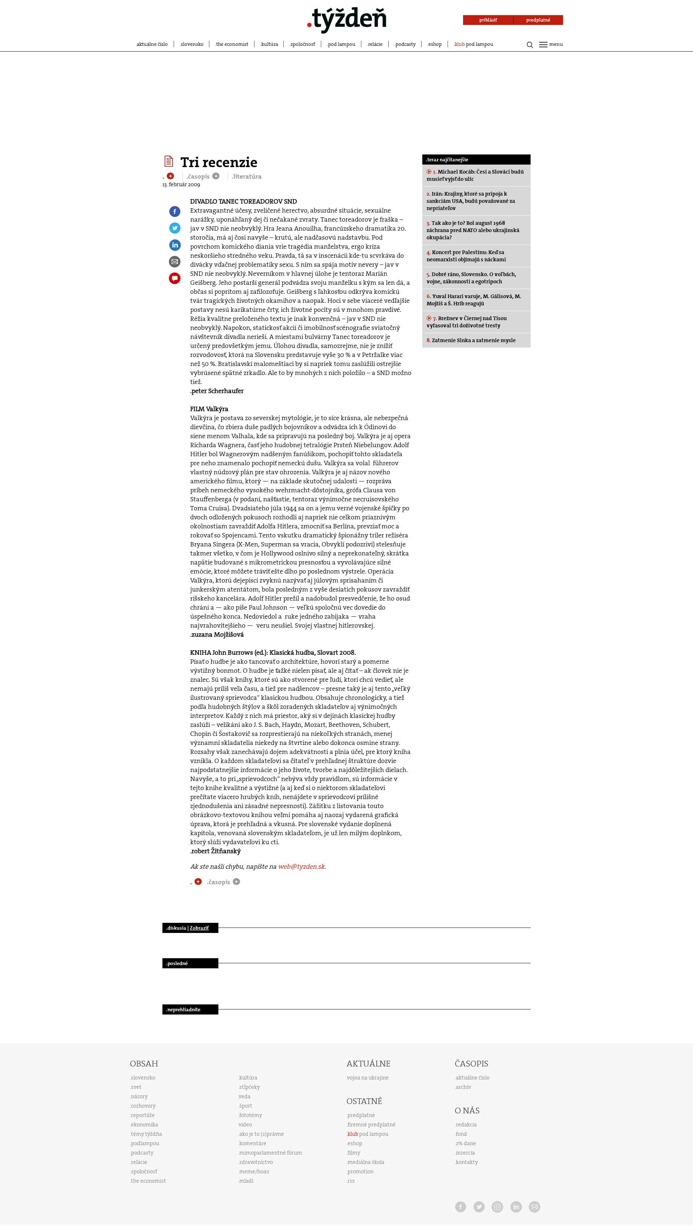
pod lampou (342, 44)
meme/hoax (254, 1171)
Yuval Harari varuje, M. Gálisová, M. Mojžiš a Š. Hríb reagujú (474, 300)
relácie (375, 44)
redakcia (466, 1124)
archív (463, 1087)
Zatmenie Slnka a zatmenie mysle (471, 340)
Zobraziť (199, 928)
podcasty (406, 44)
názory (139, 1096)
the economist (232, 44)
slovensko (192, 44)
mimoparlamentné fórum (270, 1152)
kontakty (467, 1162)
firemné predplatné (372, 1124)
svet (136, 1087)
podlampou (145, 1143)
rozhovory (143, 1105)
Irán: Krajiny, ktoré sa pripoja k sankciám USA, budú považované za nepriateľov (471, 201)
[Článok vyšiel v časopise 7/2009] (169, 161)
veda (244, 1096)
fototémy (250, 1115)
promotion (361, 1171)
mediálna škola (366, 1162)
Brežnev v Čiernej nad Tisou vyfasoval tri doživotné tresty (467, 322)
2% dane (466, 1143)
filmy (354, 1152)
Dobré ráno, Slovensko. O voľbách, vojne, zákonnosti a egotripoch (471, 278)
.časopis (198, 176)
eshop (435, 44)
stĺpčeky (249, 1087)
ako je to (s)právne (261, 1134)
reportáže (143, 1115)
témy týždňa (146, 1134)
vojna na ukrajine (368, 1077)
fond (461, 1134)
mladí (246, 1180)
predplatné (361, 1115)
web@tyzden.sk (301, 866)
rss (351, 1180)
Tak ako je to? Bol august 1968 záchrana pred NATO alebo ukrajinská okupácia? (473, 230)
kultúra (269, 44)
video (245, 1124)
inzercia (465, 1152)
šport (245, 1105)
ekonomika (144, 1124)
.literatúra (247, 176)
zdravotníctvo (256, 1162)
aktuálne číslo (152, 44)
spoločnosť (303, 44)
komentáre (252, 1143)
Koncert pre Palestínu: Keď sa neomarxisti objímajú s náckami (466, 256)
